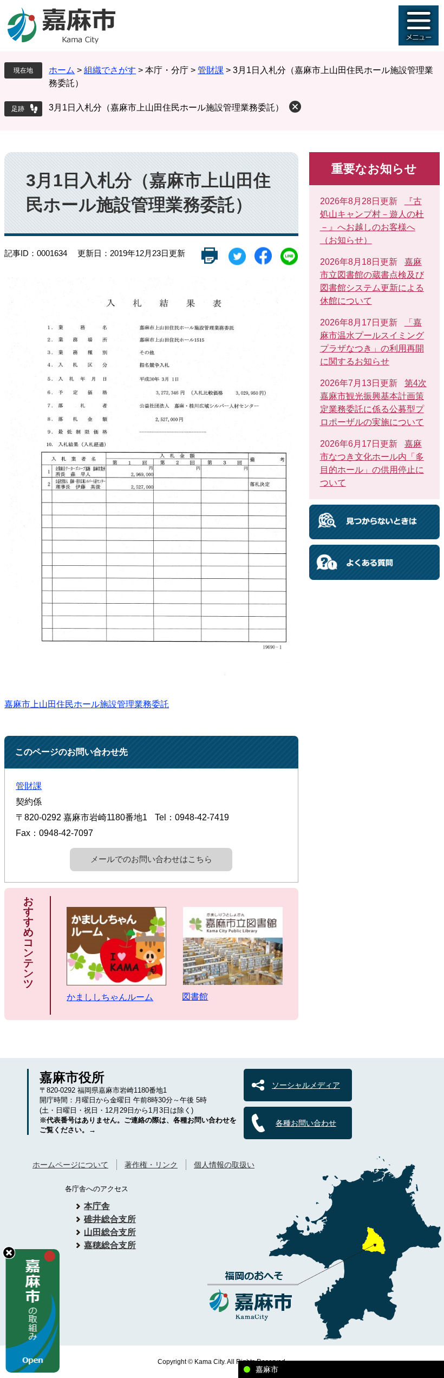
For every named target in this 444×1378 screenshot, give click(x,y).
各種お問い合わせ (306, 1123)
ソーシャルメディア (306, 1085)
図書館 (195, 996)
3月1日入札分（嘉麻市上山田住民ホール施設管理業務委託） (166, 107)
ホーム (62, 70)
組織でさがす (110, 70)
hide (9, 1252)
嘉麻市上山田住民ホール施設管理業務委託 (86, 704)
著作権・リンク (151, 1164)
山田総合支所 (110, 1232)
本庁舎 (97, 1206)
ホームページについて (70, 1164)
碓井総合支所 (110, 1219)
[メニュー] (419, 25)
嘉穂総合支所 (110, 1245)
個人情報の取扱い (224, 1164)
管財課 (211, 70)
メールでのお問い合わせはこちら (151, 859)
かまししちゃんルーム (110, 997)
